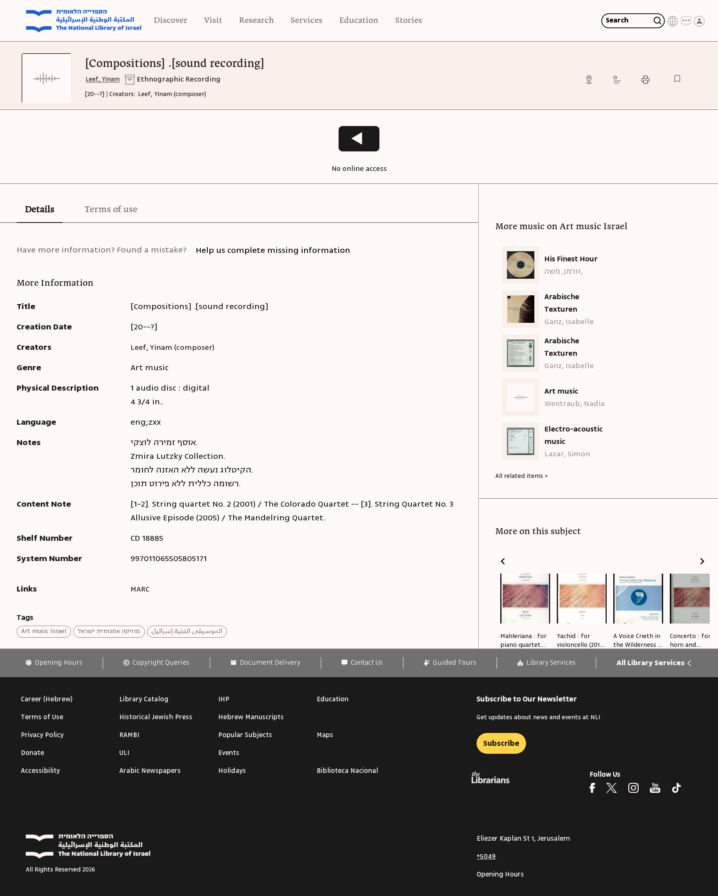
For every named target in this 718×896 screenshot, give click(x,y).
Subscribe (501, 743)
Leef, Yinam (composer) (172, 94)
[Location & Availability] (589, 79)
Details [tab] (39, 209)
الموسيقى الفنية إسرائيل (187, 631)
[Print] (645, 79)
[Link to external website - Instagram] (633, 788)
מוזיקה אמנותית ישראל (109, 631)
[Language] (672, 20)
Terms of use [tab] (111, 209)
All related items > (521, 476)
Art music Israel (43, 631)
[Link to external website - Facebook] (592, 788)
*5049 (486, 856)
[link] (54, 662)
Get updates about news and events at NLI (538, 717)
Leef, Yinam (103, 79)
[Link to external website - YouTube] (655, 788)
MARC (140, 589)
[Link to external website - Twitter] (611, 788)
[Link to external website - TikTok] (676, 788)
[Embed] (617, 79)
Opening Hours (500, 874)
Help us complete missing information (273, 250)
